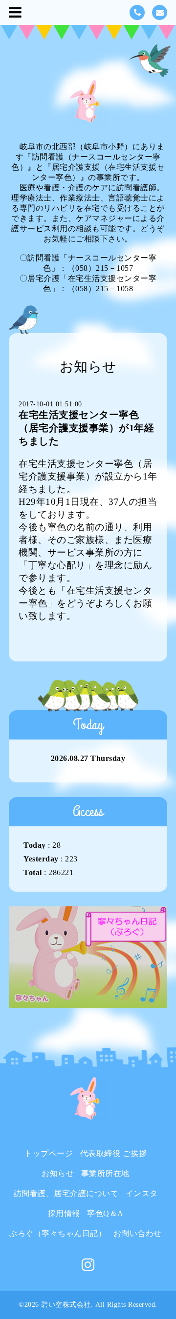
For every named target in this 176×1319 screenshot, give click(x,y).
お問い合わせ (137, 1233)
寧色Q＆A (105, 1213)
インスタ (142, 1193)
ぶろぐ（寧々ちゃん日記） (57, 1233)
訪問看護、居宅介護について (66, 1193)
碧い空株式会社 (66, 1304)
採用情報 (64, 1213)
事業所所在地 (105, 1173)
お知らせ (58, 1173)
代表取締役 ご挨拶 (113, 1153)
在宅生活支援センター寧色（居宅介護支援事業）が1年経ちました (86, 427)
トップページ (48, 1153)
